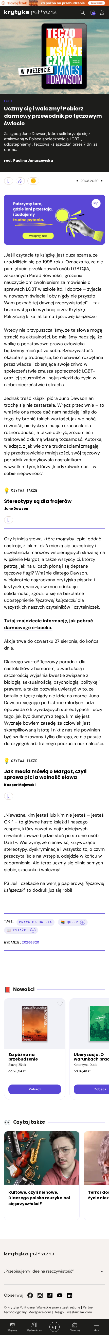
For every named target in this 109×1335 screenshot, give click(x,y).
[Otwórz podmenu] (102, 1271)
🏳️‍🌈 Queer (69, 922)
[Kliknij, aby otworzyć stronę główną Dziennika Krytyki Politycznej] (54, 1326)
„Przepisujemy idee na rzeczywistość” (39, 1271)
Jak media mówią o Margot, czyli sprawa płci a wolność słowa (45, 774)
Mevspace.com (39, 1312)
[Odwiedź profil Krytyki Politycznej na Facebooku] (30, 1295)
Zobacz (35, 1089)
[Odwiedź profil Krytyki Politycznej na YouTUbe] (60, 1295)
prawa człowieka (35, 922)
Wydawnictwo (34, 1330)
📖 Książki (17, 930)
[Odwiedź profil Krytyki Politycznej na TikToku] (50, 1295)
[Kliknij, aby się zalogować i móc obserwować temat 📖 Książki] (32, 930)
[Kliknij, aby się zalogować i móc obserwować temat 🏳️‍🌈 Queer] (82, 922)
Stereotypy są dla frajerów (37, 501)
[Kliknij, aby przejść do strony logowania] (102, 12)
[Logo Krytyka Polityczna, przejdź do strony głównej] (30, 12)
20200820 (30, 942)
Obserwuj (75, 1330)
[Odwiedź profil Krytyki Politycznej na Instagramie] (40, 1295)
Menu (96, 1330)
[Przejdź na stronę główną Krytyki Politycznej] (29, 1254)
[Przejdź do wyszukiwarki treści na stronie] (82, 12)
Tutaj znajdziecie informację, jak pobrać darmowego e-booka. (48, 624)
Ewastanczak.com (78, 1312)
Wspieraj (12, 1330)
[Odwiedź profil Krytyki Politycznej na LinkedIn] (70, 1295)
